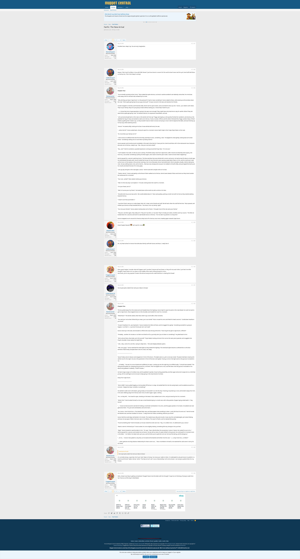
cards (163, 541)
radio (160, 541)
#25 (194, 240)
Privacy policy (183, 520)
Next (124, 40)
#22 (194, 69)
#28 (194, 303)
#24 (194, 222)
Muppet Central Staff (139, 543)
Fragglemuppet (110, 275)
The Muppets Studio (170, 543)
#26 (194, 266)
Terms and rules (175, 520)
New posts (106, 10)
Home (106, 7)
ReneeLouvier (108, 29)
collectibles (141, 541)
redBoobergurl (110, 78)
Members (120, 7)
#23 (194, 88)
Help (127, 7)
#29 (194, 447)
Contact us (167, 520)
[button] (109, 7)
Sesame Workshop (118, 545)
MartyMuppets (110, 52)
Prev (106, 40)
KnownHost (182, 545)
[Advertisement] (150, 34)
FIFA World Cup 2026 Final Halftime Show (117, 14)
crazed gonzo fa (110, 293)
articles (147, 541)
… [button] (118, 40)
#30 (194, 473)
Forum (113, 7)
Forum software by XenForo (176, 548)
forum (151, 541)
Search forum (113, 10)
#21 (194, 43)
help (167, 541)
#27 (194, 285)
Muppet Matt (110, 230)
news (136, 541)
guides (156, 541)
